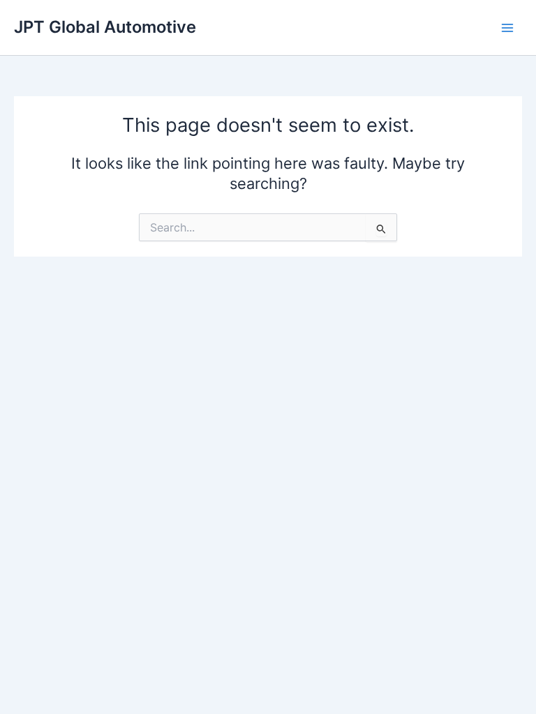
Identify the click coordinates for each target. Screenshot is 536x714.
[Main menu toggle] (507, 28)
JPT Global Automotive (105, 27)
